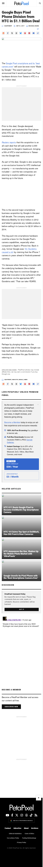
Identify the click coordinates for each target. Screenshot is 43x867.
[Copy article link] (3, 41)
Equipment (8, 30)
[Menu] (3, 3)
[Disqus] (20, 665)
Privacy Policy (20, 862)
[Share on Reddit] (3, 37)
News (26, 392)
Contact (7, 848)
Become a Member (12, 442)
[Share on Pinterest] (29, 37)
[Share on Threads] (16, 37)
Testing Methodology (28, 858)
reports (9, 149)
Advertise (16, 848)
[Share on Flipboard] (25, 37)
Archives (34, 848)
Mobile (21, 392)
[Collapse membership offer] (36, 422)
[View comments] (37, 33)
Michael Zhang (34, 30)
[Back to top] (36, 817)
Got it (20, 629)
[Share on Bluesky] (20, 37)
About (25, 848)
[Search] (38, 3)
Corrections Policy (12, 858)
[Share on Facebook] (7, 37)
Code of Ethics (28, 853)
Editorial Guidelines (14, 853)
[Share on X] (12, 37)
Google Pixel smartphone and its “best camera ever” (18, 72)
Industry (15, 392)
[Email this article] (33, 37)
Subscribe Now (11, 726)
